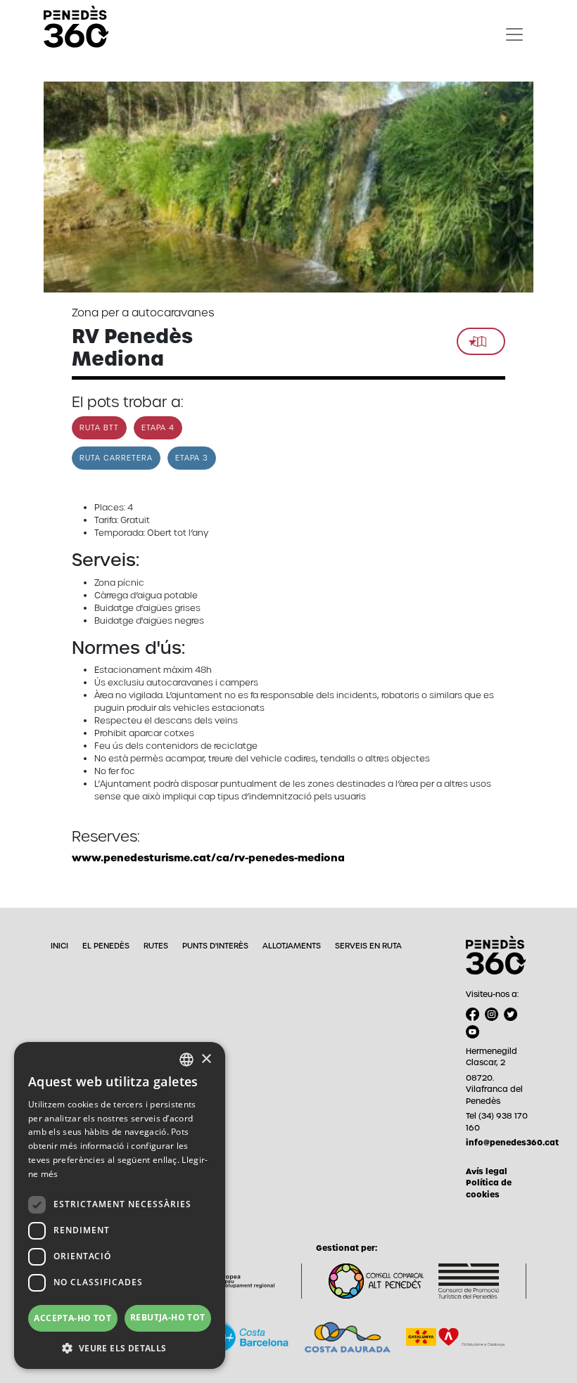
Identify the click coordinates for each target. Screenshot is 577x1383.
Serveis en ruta (368, 946)
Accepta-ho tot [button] (72, 1318)
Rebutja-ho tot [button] (167, 1317)
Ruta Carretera (116, 458)
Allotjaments (291, 946)
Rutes (156, 946)
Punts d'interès (215, 946)
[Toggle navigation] (514, 34)
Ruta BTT (99, 427)
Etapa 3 (191, 458)
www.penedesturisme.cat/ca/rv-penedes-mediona (208, 858)
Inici (59, 946)
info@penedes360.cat (499, 1142)
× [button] (206, 1059)
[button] (119, 1348)
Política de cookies (489, 1188)
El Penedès (105, 946)
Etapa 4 (158, 427)
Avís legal (486, 1171)
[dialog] (119, 1205)
